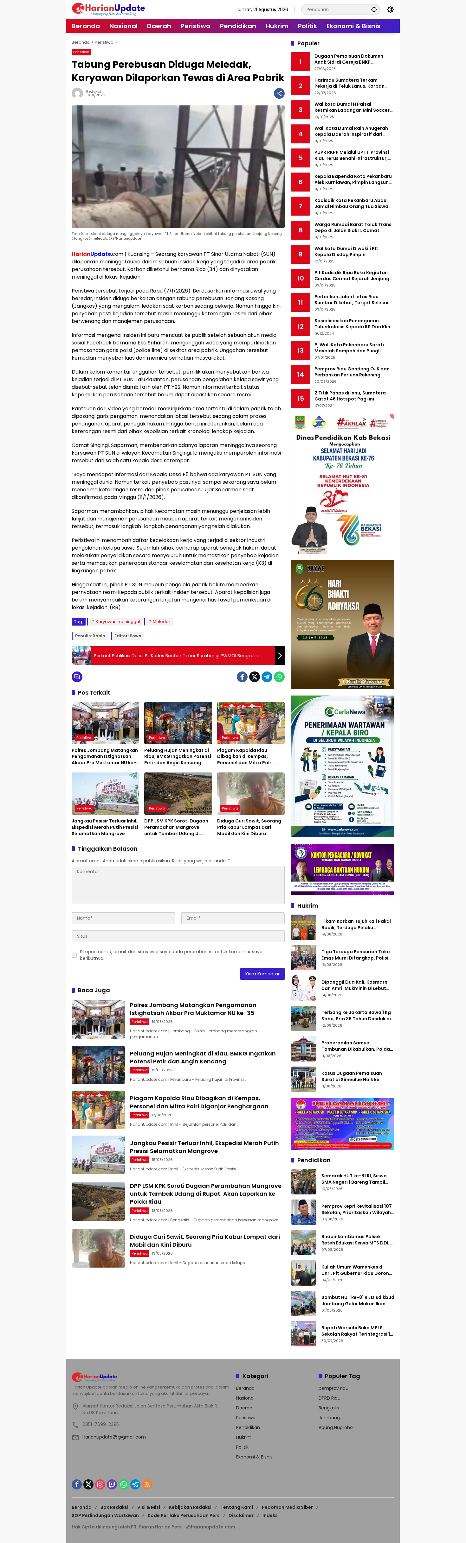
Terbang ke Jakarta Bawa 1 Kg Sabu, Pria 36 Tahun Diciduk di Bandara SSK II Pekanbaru (356, 1016)
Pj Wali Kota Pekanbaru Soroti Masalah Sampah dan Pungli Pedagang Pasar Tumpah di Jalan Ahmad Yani (353, 348)
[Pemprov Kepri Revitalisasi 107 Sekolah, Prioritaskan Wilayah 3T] (303, 1212)
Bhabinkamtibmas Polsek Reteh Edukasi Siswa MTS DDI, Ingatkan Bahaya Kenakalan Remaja (355, 1240)
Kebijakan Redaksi (190, 1507)
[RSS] (147, 1484)
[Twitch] (112, 1484)
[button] (374, 9)
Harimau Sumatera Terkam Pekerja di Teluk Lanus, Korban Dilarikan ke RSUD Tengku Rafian (351, 83)
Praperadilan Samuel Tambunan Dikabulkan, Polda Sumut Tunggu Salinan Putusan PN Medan (357, 1046)
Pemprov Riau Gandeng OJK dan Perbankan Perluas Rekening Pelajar (352, 372)
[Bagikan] (279, 93)
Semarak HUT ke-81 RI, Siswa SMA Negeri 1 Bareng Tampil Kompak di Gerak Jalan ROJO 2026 (355, 1179)
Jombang (329, 1417)
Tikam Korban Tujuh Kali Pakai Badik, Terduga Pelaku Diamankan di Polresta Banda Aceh (356, 924)
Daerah (244, 1408)
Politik (242, 1447)
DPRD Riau (329, 1398)
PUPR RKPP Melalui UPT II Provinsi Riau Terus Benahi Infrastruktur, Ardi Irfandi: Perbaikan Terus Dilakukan (351, 155)
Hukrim (243, 1437)
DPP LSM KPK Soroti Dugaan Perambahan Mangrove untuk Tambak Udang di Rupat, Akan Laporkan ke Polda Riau (176, 827)
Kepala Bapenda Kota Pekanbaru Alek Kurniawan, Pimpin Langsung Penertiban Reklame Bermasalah (353, 179)
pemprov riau (333, 1388)
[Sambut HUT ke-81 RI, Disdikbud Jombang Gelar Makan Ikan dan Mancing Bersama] (303, 1303)
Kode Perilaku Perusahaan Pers (184, 1515)
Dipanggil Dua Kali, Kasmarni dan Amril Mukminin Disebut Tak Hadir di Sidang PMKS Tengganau (355, 985)
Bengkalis (329, 1408)
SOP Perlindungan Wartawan (105, 1515)
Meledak (162, 622)
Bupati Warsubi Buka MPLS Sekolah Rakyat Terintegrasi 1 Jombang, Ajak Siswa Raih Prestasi (355, 1331)
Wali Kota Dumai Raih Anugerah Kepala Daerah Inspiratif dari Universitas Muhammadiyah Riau (352, 131)
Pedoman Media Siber (287, 1507)
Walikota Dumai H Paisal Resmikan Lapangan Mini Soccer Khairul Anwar (352, 107)
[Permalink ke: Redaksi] (79, 93)
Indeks (270, 1515)
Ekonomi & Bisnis (254, 1457)
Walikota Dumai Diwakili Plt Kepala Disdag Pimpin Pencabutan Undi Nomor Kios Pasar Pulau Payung (348, 252)
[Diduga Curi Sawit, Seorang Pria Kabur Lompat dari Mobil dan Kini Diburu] (251, 793)
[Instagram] (100, 1484)
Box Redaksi (114, 1507)
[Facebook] (242, 676)
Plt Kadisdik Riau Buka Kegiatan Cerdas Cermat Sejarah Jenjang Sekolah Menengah (351, 276)
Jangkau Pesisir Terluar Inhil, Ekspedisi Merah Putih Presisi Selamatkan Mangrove (105, 827)
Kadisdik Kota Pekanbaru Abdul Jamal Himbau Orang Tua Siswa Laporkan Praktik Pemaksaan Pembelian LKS (351, 204)
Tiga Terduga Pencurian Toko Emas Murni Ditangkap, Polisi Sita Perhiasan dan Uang (355, 955)
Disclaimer (241, 1515)
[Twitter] (254, 676)
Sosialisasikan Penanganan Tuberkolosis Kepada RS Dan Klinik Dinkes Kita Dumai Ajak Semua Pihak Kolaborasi (354, 324)
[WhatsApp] (279, 676)
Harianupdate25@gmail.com (114, 1437)
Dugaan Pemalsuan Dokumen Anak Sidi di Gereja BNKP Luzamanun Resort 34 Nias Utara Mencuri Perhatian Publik (352, 59)
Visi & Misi (148, 1507)
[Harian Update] (108, 9)
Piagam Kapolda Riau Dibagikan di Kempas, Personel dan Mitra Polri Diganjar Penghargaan (245, 756)
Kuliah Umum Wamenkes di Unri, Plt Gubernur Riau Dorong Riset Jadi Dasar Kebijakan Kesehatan (356, 1270)
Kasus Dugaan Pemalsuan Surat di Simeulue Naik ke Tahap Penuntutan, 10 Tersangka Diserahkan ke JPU (355, 1076)
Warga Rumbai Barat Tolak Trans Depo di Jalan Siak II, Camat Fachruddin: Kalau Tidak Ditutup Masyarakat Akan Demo (353, 228)
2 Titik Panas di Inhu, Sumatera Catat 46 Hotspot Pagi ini (350, 396)
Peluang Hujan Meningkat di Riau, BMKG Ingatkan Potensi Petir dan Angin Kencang (177, 756)
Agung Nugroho (336, 1427)
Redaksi (93, 91)
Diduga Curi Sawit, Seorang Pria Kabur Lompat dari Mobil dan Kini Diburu (249, 827)
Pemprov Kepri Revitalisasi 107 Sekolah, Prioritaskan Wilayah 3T (356, 1209)
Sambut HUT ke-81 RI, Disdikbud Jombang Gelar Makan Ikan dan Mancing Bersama (357, 1300)
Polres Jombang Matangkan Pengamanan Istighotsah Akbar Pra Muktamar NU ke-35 (105, 756)
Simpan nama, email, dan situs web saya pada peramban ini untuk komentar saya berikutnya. (171, 954)
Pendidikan (248, 1427)
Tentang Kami (236, 1507)
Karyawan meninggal (118, 622)
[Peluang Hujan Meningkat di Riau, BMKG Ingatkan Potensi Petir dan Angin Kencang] (178, 723)
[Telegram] (267, 676)
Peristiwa (81, 51)
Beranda (245, 1388)
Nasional (245, 1398)
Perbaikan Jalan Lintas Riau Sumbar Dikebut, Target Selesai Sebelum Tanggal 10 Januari (351, 300)
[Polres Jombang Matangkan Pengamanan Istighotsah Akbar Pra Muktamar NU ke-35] (105, 723)
